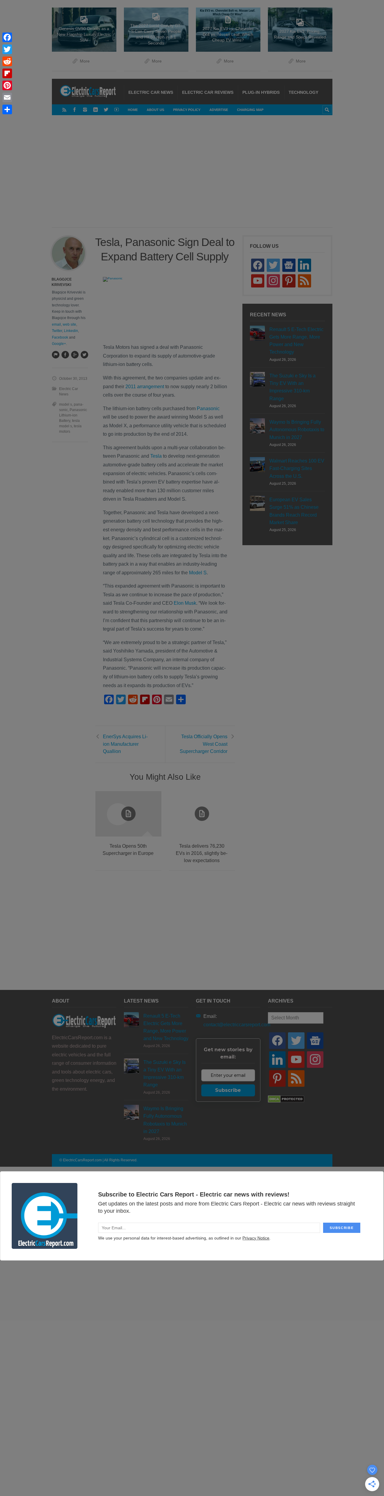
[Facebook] (74, 109)
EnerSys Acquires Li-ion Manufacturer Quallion (125, 744)
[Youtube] (116, 109)
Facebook (60, 337)
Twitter (57, 331)
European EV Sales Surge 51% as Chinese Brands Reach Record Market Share (294, 511)
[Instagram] (85, 109)
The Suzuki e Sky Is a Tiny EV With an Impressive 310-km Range (292, 387)
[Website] (55, 354)
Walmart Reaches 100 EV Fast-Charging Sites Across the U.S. (296, 468)
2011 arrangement (144, 386)
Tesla (156, 456)
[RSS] (64, 109)
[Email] (7, 97)
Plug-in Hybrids (261, 92)
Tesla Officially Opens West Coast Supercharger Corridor (203, 744)
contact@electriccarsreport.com (236, 1024)
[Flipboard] (7, 73)
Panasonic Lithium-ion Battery (73, 415)
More (85, 61)
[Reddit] (7, 61)
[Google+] (74, 354)
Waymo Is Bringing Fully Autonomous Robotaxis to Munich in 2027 (296, 429)
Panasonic (208, 408)
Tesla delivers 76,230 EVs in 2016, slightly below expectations (201, 853)
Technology (303, 92)
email (56, 324)
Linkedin (71, 331)
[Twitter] (106, 109)
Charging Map (250, 110)
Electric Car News (150, 92)
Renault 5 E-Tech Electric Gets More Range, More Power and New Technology (296, 341)
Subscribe (228, 1090)
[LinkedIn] (95, 109)
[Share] (7, 109)
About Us (155, 110)
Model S (198, 572)
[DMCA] (286, 1101)
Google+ (59, 344)
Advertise (218, 110)
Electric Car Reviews (207, 92)
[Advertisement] (204, 177)
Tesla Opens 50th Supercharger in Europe (128, 849)
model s (65, 404)
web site (69, 324)
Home (133, 110)
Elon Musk (185, 603)
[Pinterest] (7, 85)
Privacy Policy (186, 110)
